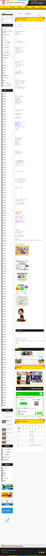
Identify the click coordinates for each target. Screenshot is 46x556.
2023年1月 (4, 202)
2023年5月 (4, 192)
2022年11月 (4, 207)
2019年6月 (4, 311)
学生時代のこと (5, 67)
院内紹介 (33, 7)
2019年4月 (4, 316)
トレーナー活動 (5, 478)
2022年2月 (4, 230)
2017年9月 (4, 364)
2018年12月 (4, 326)
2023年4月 (4, 195)
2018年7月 (4, 339)
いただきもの (5, 28)
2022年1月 (4, 233)
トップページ (5, 7)
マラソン (4, 60)
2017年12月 (4, 357)
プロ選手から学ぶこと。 (7, 55)
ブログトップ (20, 13)
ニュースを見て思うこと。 (7, 52)
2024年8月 (4, 154)
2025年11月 (4, 116)
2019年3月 (4, 319)
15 (10, 17)
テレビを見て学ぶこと (6, 47)
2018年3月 (4, 349)
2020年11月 (4, 268)
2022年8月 (4, 215)
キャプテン (4, 37)
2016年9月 (4, 395)
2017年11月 (4, 359)
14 (8, 17)
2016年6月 (4, 402)
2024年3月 (4, 167)
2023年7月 (4, 187)
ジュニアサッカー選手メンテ (7, 449)
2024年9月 (4, 152)
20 (7, 18)
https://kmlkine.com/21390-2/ (19, 200)
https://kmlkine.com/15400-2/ (19, 236)
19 (5, 18)
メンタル (4, 62)
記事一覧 (28, 13)
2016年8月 (4, 397)
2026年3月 (4, 106)
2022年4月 (4, 225)
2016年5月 (4, 405)
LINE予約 (40, 7)
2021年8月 (4, 245)
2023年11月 (4, 177)
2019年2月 (4, 321)
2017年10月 (4, 362)
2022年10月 (4, 210)
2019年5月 (4, 314)
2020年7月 (4, 278)
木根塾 (4, 70)
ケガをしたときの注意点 (7, 42)
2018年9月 (4, 334)
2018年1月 (4, 354)
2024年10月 (4, 149)
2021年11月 (4, 238)
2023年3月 (4, 197)
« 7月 (2, 21)
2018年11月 (4, 329)
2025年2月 (4, 139)
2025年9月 (4, 121)
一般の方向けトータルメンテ (7, 457)
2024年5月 (4, 162)
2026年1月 (4, 111)
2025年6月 (4, 129)
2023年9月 (4, 182)
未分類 (29, 24)
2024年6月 (4, 159)
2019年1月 (4, 324)
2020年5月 (4, 283)
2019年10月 (4, 301)
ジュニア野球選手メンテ (7, 454)
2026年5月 (4, 101)
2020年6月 (4, 281)
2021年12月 (4, 235)
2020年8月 (4, 276)
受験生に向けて (5, 65)
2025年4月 (4, 134)
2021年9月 (4, 243)
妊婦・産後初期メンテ (6, 459)
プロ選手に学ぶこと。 (6, 57)
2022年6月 (4, 220)
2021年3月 (4, 258)
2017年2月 (4, 382)
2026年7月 (4, 96)
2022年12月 (4, 205)
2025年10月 (4, 119)
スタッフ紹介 (12, 7)
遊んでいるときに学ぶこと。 (7, 85)
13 (7, 17)
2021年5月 (4, 253)
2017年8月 (4, 367)
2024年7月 (4, 157)
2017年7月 (4, 369)
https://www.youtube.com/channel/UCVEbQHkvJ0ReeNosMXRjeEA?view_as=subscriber (28, 240)
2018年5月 (4, 344)
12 (5, 17)
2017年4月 (4, 377)
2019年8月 (4, 306)
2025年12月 (4, 114)
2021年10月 (4, 240)
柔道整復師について (6, 75)
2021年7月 (4, 248)
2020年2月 (4, 291)
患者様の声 (26, 7)
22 (10, 18)
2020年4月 (4, 286)
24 (2, 19)
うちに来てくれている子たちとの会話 (7, 32)
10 (2, 17)
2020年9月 (4, 273)
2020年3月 (4, 288)
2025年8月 (4, 124)
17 (2, 18)
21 (8, 18)
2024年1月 (4, 172)
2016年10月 (4, 392)
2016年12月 (4, 387)
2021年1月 (4, 263)
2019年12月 (4, 296)
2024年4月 (4, 164)
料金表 (19, 7)
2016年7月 (4, 400)
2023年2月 (4, 200)
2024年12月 (4, 144)
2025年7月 (4, 126)
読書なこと (4, 80)
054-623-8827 (5, 552)
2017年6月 (4, 372)
